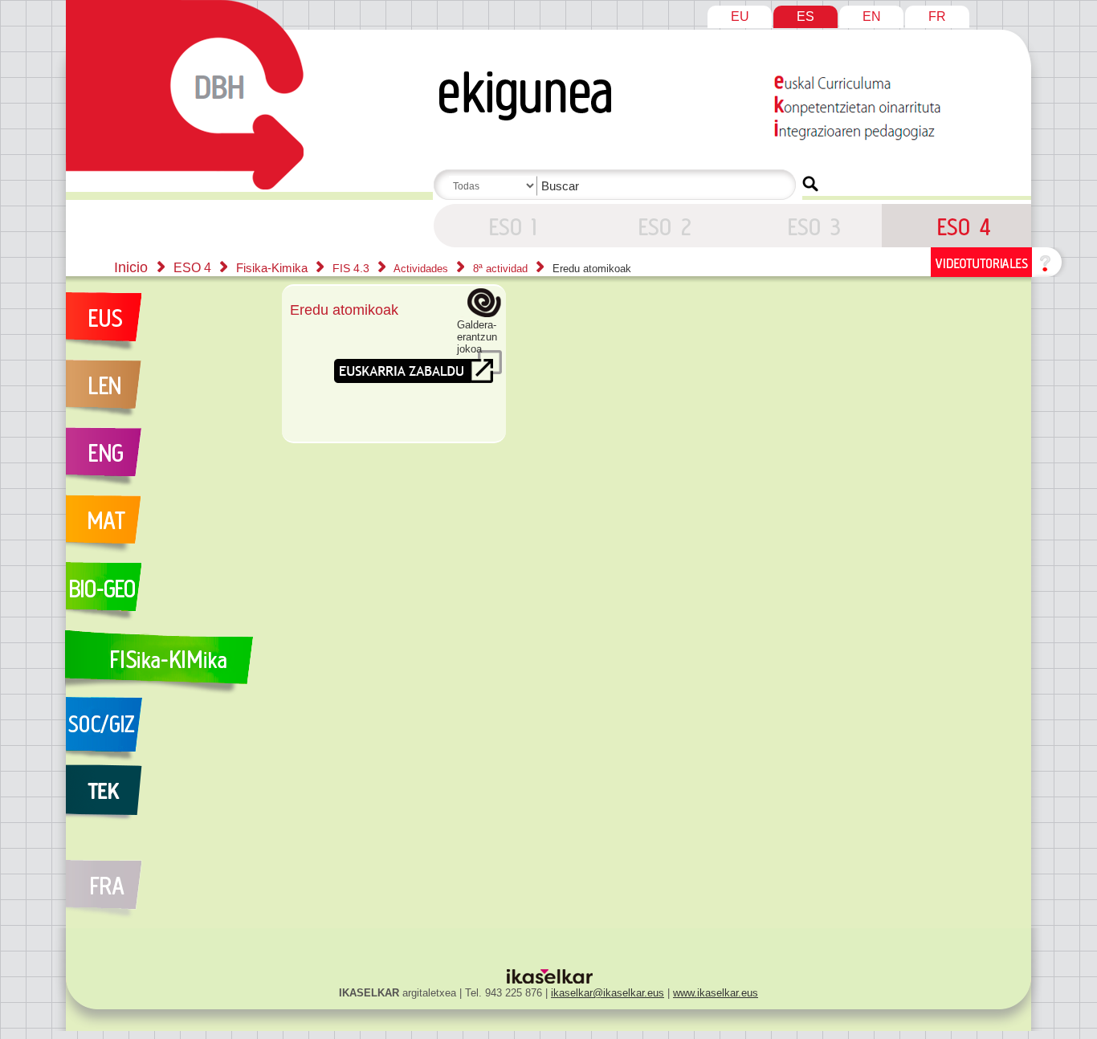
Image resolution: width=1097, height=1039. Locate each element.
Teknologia (165, 798)
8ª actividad (502, 269)
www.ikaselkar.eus (715, 993)
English (165, 461)
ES (805, 16)
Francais (165, 880)
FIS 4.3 (352, 268)
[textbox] (617, 186)
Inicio (131, 267)
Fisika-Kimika (273, 268)
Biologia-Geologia (165, 596)
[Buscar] (810, 184)
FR (937, 16)
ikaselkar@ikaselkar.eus (607, 993)
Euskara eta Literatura (165, 326)
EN (872, 16)
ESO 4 (508, 225)
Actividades (422, 269)
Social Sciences (165, 730)
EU (740, 16)
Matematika (165, 528)
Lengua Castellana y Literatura (165, 393)
